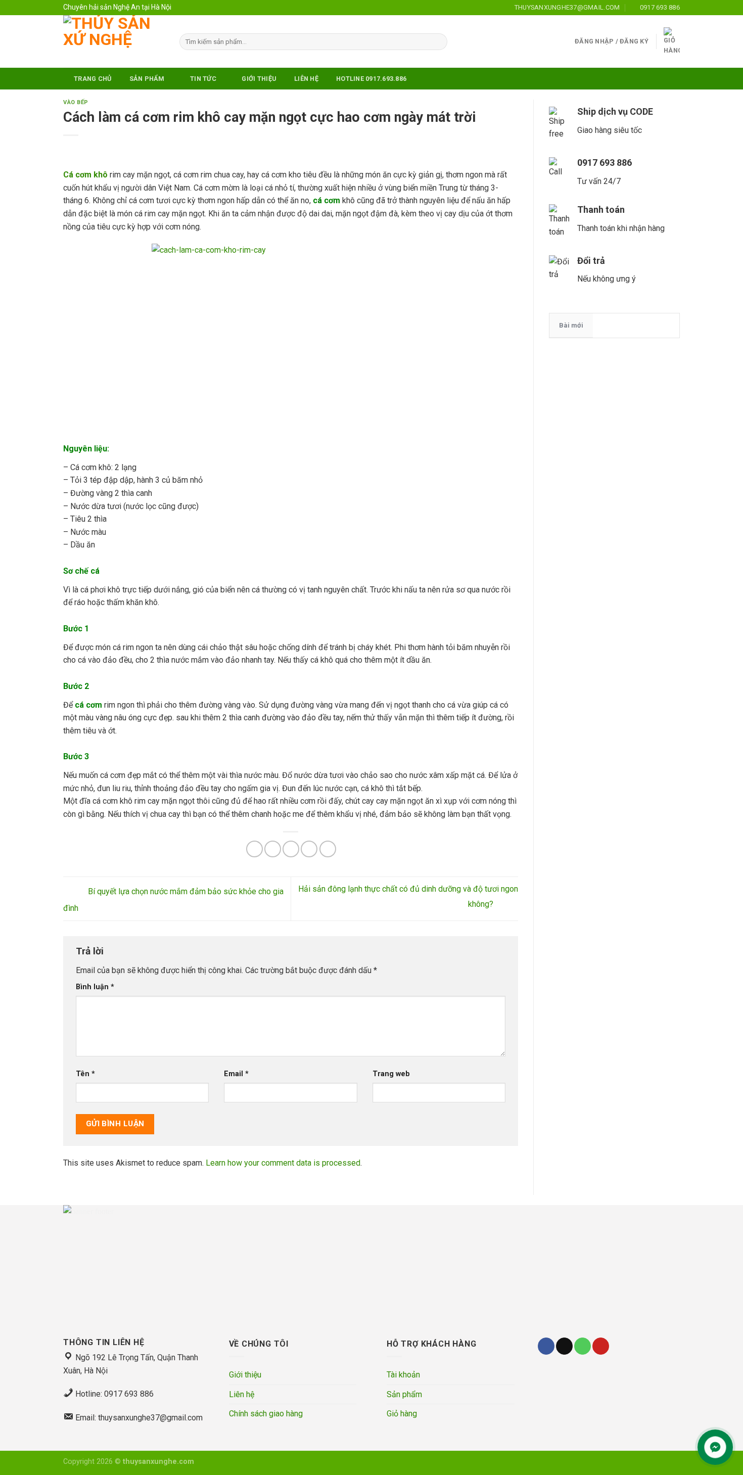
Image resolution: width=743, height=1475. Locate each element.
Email (236, 1074)
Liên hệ (241, 1394)
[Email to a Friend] (291, 849)
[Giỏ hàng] (672, 41)
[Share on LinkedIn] (327, 849)
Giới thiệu (245, 1374)
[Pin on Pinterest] (309, 849)
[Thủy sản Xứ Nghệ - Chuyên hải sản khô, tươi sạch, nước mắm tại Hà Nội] (113, 41)
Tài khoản (403, 1374)
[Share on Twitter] (272, 849)
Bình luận (95, 987)
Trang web (391, 1074)
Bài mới (571, 325)
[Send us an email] (564, 1346)
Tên (85, 1074)
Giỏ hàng (402, 1413)
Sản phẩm (404, 1394)
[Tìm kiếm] (438, 42)
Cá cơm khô (85, 174)
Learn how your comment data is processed (283, 1163)
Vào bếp (75, 102)
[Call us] (582, 1346)
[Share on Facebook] (254, 849)
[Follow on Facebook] (546, 1346)
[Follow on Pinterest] (600, 1346)
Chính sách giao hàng (266, 1413)
